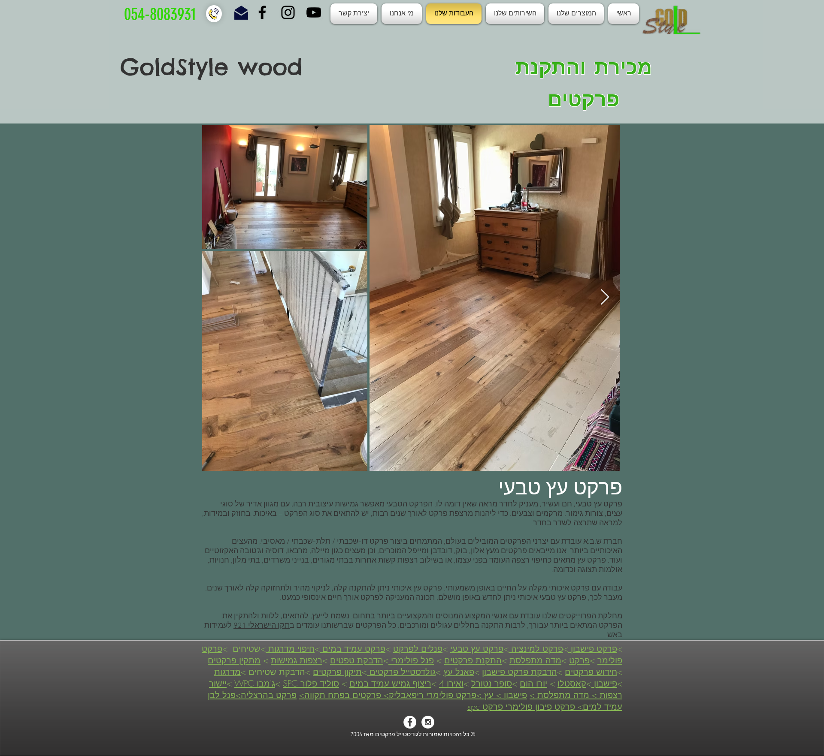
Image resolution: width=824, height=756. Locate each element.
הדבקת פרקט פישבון (519, 672)
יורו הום (533, 683)
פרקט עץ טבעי (476, 648)
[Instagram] (288, 12)
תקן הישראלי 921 (261, 625)
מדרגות (227, 672)
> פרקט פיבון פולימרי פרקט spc (525, 706)
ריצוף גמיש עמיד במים (390, 683)
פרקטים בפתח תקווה (344, 695)
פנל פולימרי (411, 660)
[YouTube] (314, 12)
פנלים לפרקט (417, 648)
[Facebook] (262, 12)
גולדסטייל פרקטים (401, 672)
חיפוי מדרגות (290, 648)
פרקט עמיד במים (352, 648)
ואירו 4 (451, 683)
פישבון (604, 683)
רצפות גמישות (296, 660)
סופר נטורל (491, 683)
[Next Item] (605, 297)
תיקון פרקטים (337, 672)
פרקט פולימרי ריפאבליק (432, 695)
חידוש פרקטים (591, 672)
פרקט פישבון (592, 648)
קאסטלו (571, 683)
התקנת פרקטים (473, 660)
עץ (489, 695)
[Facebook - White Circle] (409, 722)
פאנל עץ (458, 672)
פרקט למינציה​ (536, 648)
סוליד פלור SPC (311, 683)
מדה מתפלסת (535, 660)
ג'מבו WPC (254, 683)
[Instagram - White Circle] (427, 722)
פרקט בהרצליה (269, 695)
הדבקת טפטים (356, 660)
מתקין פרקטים (234, 660)
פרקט (579, 660)
